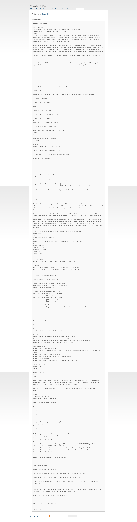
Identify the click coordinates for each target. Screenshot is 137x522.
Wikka (32, 6)
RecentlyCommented (57, 8)
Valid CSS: (96, 515)
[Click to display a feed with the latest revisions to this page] (49, 516)
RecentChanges (47, 8)
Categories (32, 8)
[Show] (31, 516)
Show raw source (36, 19)
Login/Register (67, 8)
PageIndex (39, 8)
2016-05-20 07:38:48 (44, 516)
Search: (74, 8)
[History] (36, 516)
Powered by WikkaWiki (103, 515)
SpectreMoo (41, 6)
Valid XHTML (89, 515)
